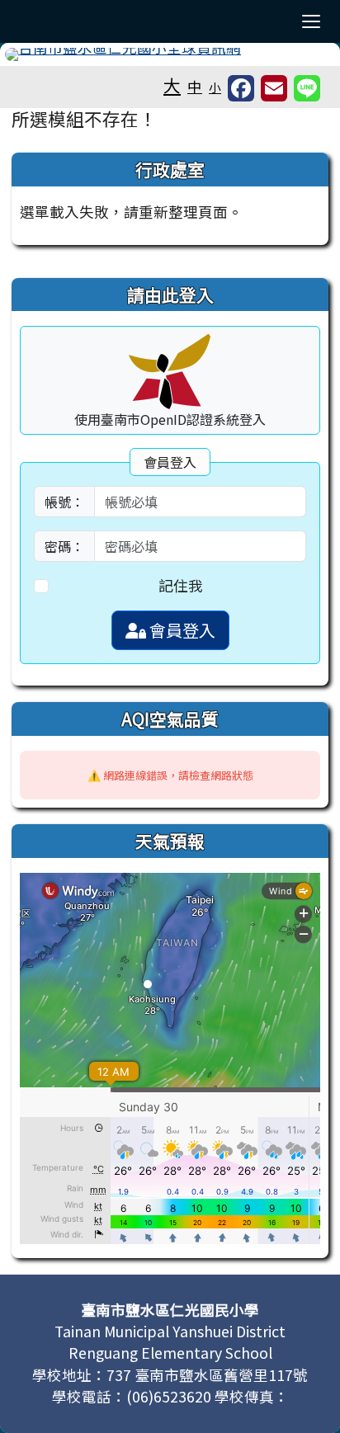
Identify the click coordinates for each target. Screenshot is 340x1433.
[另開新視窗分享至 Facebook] (241, 88)
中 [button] (194, 86)
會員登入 (180, 630)
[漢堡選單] (311, 21)
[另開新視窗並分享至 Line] (307, 88)
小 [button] (215, 87)
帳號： (64, 501)
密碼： (64, 546)
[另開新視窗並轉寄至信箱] (274, 88)
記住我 (180, 585)
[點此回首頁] (170, 54)
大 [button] (172, 85)
